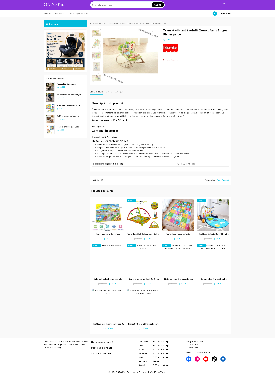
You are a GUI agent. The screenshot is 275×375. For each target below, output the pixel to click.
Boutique (101, 23)
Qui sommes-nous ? (102, 342)
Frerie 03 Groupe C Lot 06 (198, 353)
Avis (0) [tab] (119, 92)
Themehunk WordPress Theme (153, 372)
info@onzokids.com (194, 341)
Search (158, 5)
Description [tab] (96, 92)
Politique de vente (101, 347)
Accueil (93, 23)
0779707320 (192, 344)
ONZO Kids (55, 4)
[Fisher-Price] (170, 51)
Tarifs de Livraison (101, 353)
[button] (153, 32)
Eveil (109, 23)
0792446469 (224, 13)
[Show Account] (224, 5)
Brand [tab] (109, 92)
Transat (115, 23)
